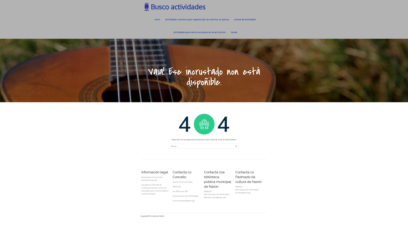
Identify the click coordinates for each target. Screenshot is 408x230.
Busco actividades (178, 6)
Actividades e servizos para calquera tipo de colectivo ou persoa (197, 19)
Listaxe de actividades (245, 19)
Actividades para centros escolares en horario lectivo (200, 32)
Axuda (234, 32)
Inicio (157, 19)
